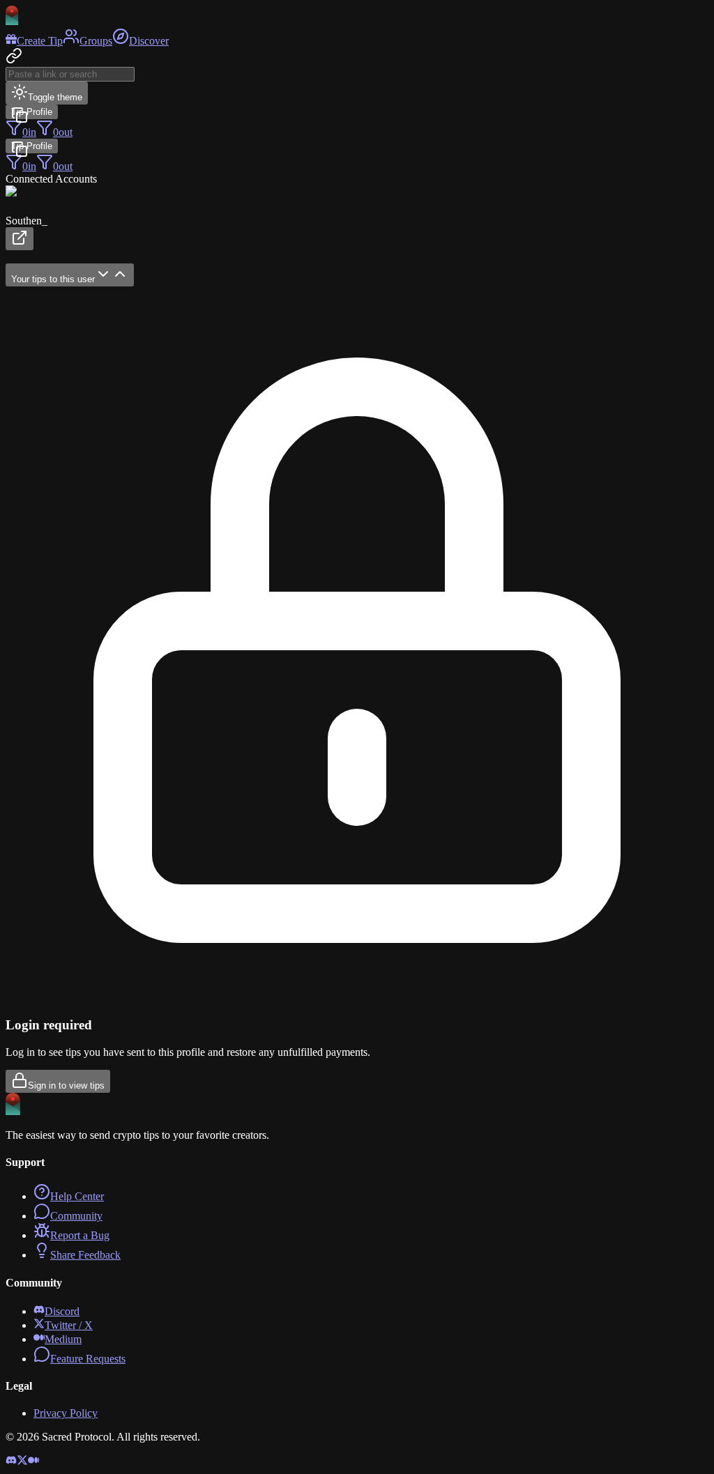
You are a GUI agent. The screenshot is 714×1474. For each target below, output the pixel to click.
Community (76, 1216)
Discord (62, 1311)
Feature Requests (88, 1359)
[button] (357, 217)
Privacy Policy (65, 1413)
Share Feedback (85, 1255)
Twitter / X (69, 1325)
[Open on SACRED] (19, 238)
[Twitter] (22, 1462)
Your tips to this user (53, 279)
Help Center (77, 1196)
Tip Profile (31, 112)
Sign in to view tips (66, 1085)
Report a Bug (79, 1235)
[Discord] (11, 1462)
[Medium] (33, 1462)
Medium (63, 1339)
